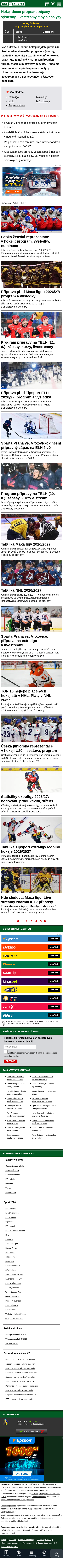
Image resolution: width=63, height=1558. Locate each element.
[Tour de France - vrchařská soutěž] (9, 1422)
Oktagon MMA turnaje (14, 1318)
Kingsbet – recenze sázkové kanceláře (20, 1395)
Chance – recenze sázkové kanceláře (20, 1377)
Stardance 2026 (11, 1343)
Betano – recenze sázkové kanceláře (20, 1368)
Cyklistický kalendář (13, 1283)
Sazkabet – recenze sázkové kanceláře (21, 1373)
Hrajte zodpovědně (8, 1506)
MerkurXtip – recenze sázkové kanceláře (21, 1386)
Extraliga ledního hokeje (15, 1231)
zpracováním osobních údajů (30, 1053)
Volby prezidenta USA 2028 (16, 1339)
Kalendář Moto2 (11, 1305)
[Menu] (59, 3)
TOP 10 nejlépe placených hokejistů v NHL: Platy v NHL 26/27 (26, 695)
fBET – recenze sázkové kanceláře (19, 1399)
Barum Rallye (10, 1192)
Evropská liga (10, 1209)
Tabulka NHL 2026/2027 (21, 590)
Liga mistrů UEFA (12, 1170)
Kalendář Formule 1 (13, 1175)
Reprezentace (16, 105)
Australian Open (11, 1244)
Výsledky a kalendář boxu (15, 1314)
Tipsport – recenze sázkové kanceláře (20, 1364)
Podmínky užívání (44, 1540)
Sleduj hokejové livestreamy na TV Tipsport (31, 115)
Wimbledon (10, 1253)
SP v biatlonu (10, 1270)
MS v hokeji (43, 101)
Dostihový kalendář (13, 1301)
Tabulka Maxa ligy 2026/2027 (26, 544)
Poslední (45, 920)
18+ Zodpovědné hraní (44, 1543)
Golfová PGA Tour (12, 1296)
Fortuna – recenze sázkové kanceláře (20, 1360)
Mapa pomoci (17, 1530)
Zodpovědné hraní (39, 1497)
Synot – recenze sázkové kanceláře (19, 1382)
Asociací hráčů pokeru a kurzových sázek (17, 1500)
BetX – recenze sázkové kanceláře (19, 1390)
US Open (9, 1184)
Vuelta (8, 1188)
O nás (3, 1540)
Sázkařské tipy (11, 1414)
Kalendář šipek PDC (13, 1279)
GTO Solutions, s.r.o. (9, 1547)
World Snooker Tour (13, 1292)
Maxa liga (41, 97)
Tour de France (11, 1257)
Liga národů (10, 1222)
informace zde (52, 1515)
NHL (11, 101)
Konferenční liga (11, 1213)
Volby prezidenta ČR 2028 (15, 1335)
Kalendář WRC (11, 1310)
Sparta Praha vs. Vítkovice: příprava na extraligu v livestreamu (24, 640)
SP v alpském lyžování (14, 1275)
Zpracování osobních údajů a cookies (17, 1543)
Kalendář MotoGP (12, 1266)
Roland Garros (11, 1248)
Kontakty (12, 1540)
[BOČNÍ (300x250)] (22, 1480)
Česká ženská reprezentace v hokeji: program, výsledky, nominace (25, 241)
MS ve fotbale (10, 1217)
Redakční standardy (26, 1540)
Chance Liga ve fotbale (14, 1166)
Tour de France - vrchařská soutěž (30, 1424)
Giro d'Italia (9, 1261)
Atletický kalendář (12, 1288)
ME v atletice (10, 1179)
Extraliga (13, 97)
